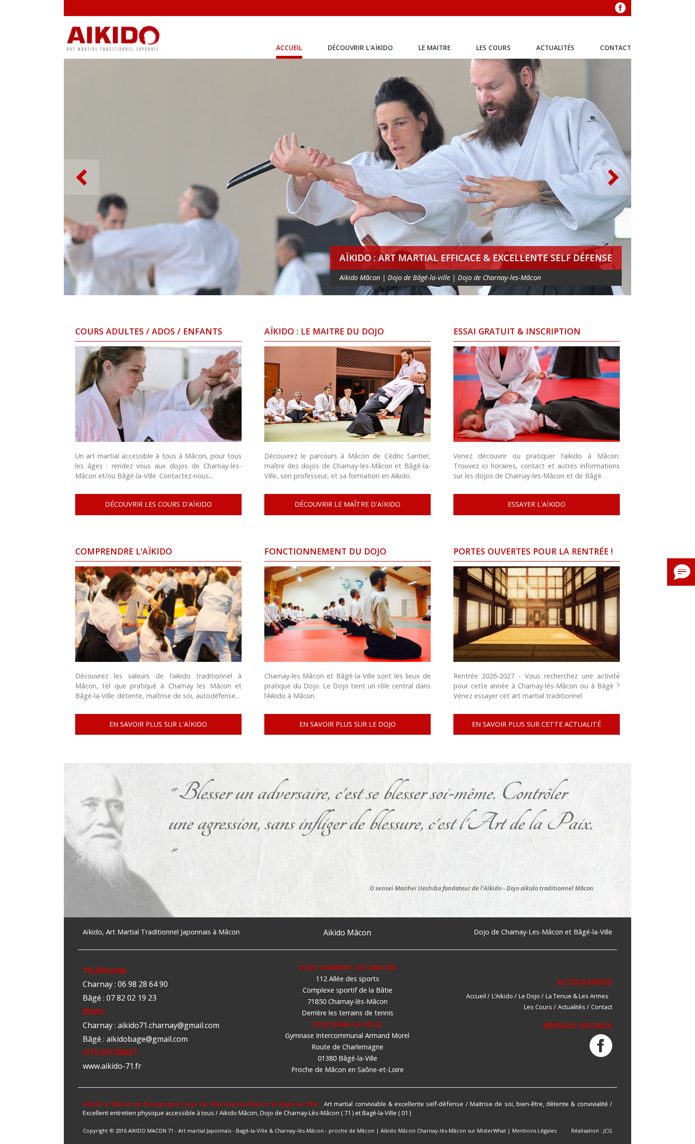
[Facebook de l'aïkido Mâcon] (601, 1046)
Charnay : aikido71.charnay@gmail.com (151, 1025)
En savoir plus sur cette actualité (536, 724)
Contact (615, 47)
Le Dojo (529, 996)
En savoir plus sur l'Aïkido (158, 724)
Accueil (289, 47)
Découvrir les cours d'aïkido (158, 504)
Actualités (555, 47)
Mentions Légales (534, 1130)
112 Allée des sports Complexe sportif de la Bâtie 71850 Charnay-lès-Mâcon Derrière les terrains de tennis (347, 995)
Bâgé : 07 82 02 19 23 (119, 998)
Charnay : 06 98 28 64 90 (125, 984)
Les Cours (493, 47)
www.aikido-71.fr (112, 1066)
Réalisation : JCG (591, 1130)
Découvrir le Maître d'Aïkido (347, 504)
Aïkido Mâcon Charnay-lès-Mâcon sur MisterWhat (443, 1130)
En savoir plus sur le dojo (347, 724)
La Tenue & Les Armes (577, 996)
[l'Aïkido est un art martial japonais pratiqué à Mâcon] (113, 39)
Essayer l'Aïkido (536, 504)
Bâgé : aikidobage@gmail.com (135, 1039)
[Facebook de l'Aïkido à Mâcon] (620, 8)
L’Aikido (502, 996)
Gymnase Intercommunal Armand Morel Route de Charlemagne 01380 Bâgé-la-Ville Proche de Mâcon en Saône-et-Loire (347, 1052)
